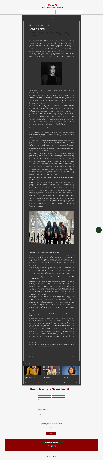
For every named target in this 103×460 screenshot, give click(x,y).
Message (39, 414)
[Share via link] (38, 353)
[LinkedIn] (52, 446)
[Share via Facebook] (30, 353)
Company (39, 404)
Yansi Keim (66, 377)
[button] (78, 17)
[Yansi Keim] (70, 370)
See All (78, 363)
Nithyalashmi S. (48, 377)
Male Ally (51, 17)
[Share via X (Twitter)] (32, 353)
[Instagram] (55, 446)
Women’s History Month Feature (31, 378)
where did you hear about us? (43, 409)
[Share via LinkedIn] (35, 353)
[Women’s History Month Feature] (32, 370)
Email (39, 399)
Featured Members (34, 17)
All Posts (25, 17)
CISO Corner (43, 17)
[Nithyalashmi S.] (51, 370)
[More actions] (73, 25)
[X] (49, 446)
